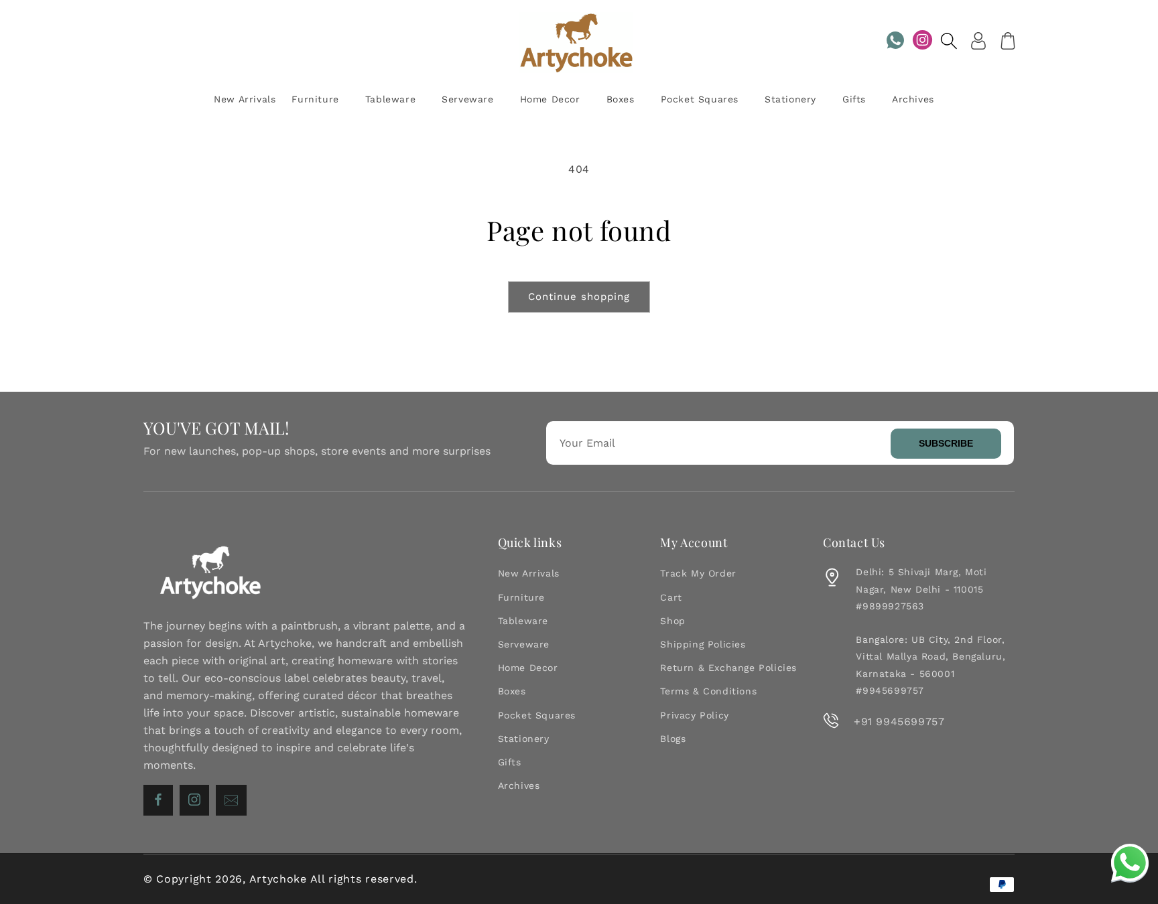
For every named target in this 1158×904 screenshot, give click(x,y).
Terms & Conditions (708, 691)
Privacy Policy (694, 715)
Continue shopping (579, 297)
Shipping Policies (702, 644)
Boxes (512, 691)
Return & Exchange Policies (728, 667)
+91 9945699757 (899, 721)
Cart (671, 597)
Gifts (509, 762)
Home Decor (528, 667)
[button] (949, 41)
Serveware (524, 644)
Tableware (523, 620)
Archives (519, 785)
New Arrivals (529, 573)
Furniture (521, 597)
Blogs (673, 738)
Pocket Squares (537, 715)
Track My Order (698, 573)
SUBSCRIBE (946, 443)
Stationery (524, 738)
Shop (672, 620)
